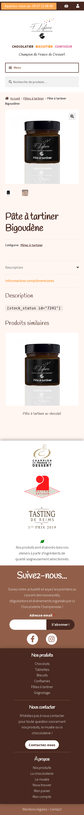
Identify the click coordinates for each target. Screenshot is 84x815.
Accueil (15, 98)
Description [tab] (14, 267)
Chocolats (42, 663)
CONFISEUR (63, 46)
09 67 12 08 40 (42, 6)
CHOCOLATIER (22, 46)
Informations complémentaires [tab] (29, 280)
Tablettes (42, 669)
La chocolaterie (42, 773)
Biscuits (42, 675)
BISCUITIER (44, 46)
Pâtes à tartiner (33, 98)
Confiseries (42, 681)
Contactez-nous (42, 744)
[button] (72, 116)
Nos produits (42, 767)
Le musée (42, 779)
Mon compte (42, 796)
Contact (55, 809)
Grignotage (42, 692)
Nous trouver (42, 785)
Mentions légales (35, 809)
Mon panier (42, 790)
